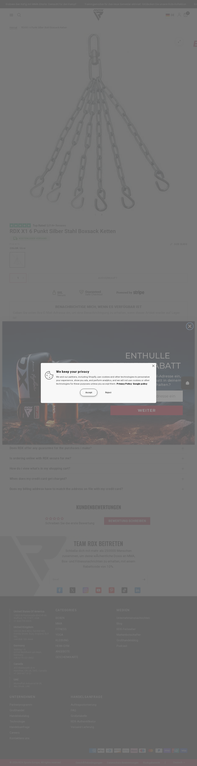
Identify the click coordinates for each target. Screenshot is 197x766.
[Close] (153, 366)
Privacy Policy (124, 384)
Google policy (140, 384)
